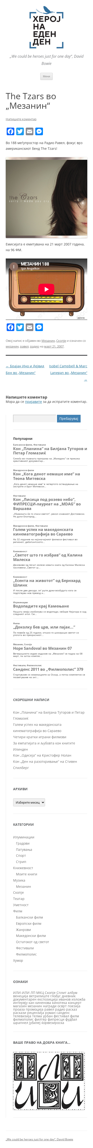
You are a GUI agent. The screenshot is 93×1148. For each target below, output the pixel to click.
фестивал (61, 1016)
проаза (19, 1009)
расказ (71, 1009)
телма (37, 1016)
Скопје (61, 340)
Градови (23, 843)
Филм (17, 911)
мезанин (12, 346)
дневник (69, 996)
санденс (63, 1012)
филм (74, 1016)
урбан (48, 1016)
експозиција (47, 999)
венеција (20, 996)
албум (72, 992)
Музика (19, 880)
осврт (62, 1006)
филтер (41, 1019)
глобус (55, 996)
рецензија (35, 1012)
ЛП (33, 992)
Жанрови (23, 929)
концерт (75, 1002)
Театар (19, 898)
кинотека (59, 1002)
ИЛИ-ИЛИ (21, 992)
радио (34, 346)
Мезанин (48, 340)
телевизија (22, 1016)
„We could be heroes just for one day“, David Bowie (39, 1139)
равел (24, 346)
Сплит (62, 992)
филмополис (23, 1019)
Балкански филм (29, 917)
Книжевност (23, 868)
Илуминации (23, 837)
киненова (43, 1002)
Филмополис (26, 954)
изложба (78, 999)
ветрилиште (39, 996)
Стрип (21, 861)
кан (31, 1002)
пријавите (33, 401)
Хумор (18, 960)
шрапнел (20, 1022)
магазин (20, 1006)
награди (50, 1006)
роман (50, 1012)
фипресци (56, 1019)
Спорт (21, 855)
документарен (24, 999)
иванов (65, 999)
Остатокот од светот (32, 942)
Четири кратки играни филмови (39, 737)
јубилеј (35, 1022)
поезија (74, 1006)
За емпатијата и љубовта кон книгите (44, 743)
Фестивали (25, 948)
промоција (34, 1009)
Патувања (24, 849)
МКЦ (40, 992)
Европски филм (28, 923)
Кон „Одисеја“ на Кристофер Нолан (42, 755)
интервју (20, 1002)
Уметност (21, 905)
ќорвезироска (52, 1022)
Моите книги (26, 874)
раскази (19, 1012)
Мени (46, 76)
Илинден (20, 749)
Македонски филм (31, 935)
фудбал (71, 1019)
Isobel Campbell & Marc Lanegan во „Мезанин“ (68, 373)
